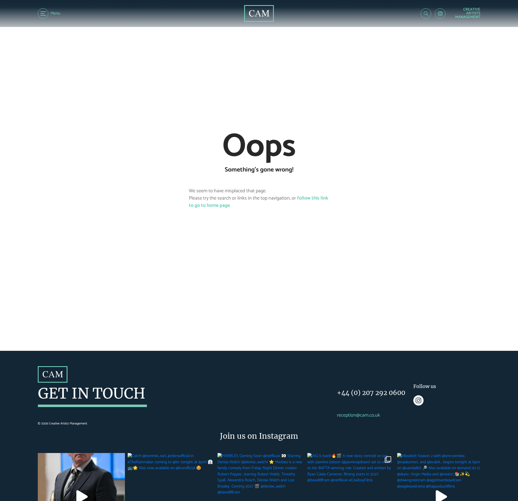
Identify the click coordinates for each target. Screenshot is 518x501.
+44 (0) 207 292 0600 (371, 393)
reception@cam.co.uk (358, 415)
